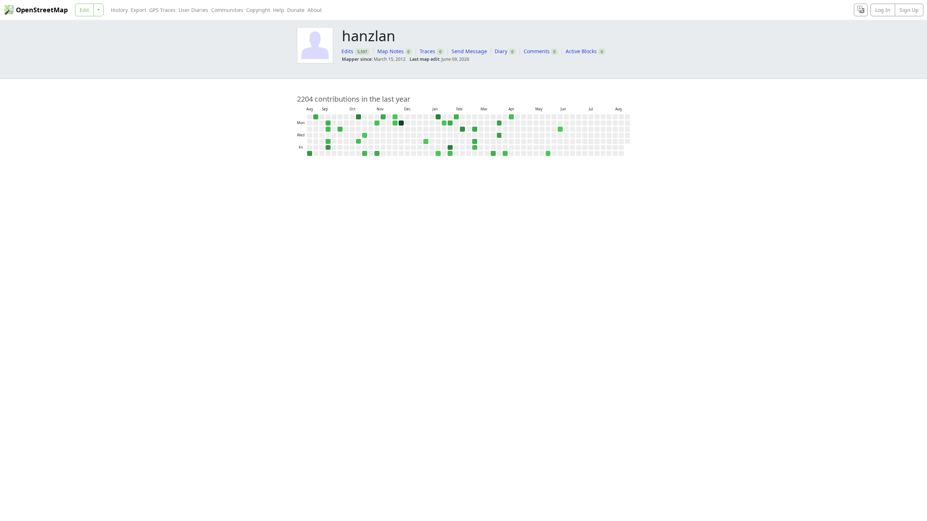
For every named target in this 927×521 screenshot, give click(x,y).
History (119, 10)
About (314, 10)
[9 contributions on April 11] (505, 153)
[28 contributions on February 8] (456, 116)
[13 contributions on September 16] (328, 129)
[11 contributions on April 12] (511, 116)
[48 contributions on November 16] (383, 116)
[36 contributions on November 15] (376, 153)
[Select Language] (861, 10)
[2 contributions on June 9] (560, 129)
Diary (501, 51)
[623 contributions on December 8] (401, 123)
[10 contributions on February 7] (450, 153)
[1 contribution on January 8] (425, 141)
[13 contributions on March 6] (474, 147)
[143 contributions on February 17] (462, 129)
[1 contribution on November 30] (395, 116)
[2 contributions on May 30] (548, 153)
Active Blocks (581, 51)
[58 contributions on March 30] (499, 123)
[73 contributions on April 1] (499, 135)
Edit (84, 10)
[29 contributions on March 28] (493, 153)
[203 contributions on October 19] (358, 116)
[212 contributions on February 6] (450, 147)
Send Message (469, 51)
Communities (227, 10)
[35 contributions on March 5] (474, 141)
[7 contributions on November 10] (376, 123)
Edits (347, 51)
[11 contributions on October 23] (358, 141)
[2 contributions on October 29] (364, 135)
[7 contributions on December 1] (395, 123)
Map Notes (390, 51)
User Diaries (193, 10)
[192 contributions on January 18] (438, 116)
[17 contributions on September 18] (328, 141)
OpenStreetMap (42, 9)
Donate (296, 10)
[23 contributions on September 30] (340, 129)
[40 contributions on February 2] (450, 123)
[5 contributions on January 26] (444, 123)
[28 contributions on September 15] (328, 123)
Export (138, 10)
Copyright (258, 10)
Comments (537, 51)
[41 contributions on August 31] (315, 116)
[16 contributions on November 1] (364, 153)
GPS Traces (162, 10)
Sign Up (909, 10)
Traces (427, 51)
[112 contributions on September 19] (328, 147)
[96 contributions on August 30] (309, 153)
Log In (882, 10)
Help (278, 10)
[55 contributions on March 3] (474, 129)
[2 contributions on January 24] (438, 153)
